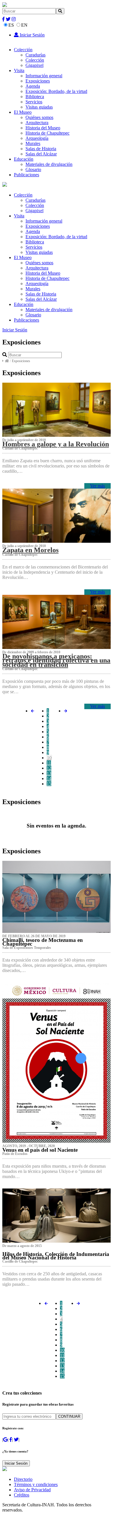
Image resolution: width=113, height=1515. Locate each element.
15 (49, 783)
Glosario (33, 169)
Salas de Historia (40, 148)
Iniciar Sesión (32, 34)
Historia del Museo (42, 127)
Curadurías (35, 54)
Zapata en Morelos (30, 550)
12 (49, 768)
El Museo (23, 112)
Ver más (97, 485)
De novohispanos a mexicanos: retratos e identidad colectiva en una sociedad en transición (56, 660)
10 (49, 757)
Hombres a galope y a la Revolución (55, 444)
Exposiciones (37, 80)
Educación (23, 159)
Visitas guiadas (39, 106)
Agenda (32, 86)
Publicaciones (26, 174)
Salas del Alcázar (41, 153)
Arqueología (36, 138)
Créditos (21, 1494)
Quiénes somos (39, 117)
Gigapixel (34, 65)
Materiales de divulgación (48, 164)
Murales (32, 143)
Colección (23, 49)
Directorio (23, 1479)
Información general (43, 75)
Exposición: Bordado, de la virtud (56, 91)
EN (24, 25)
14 (49, 778)
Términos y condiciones (36, 1484)
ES (11, 25)
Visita (19, 70)
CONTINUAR (69, 1416)
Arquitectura (36, 122)
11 (49, 762)
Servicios (33, 101)
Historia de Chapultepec (47, 133)
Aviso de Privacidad (32, 1489)
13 (49, 773)
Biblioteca (34, 96)
